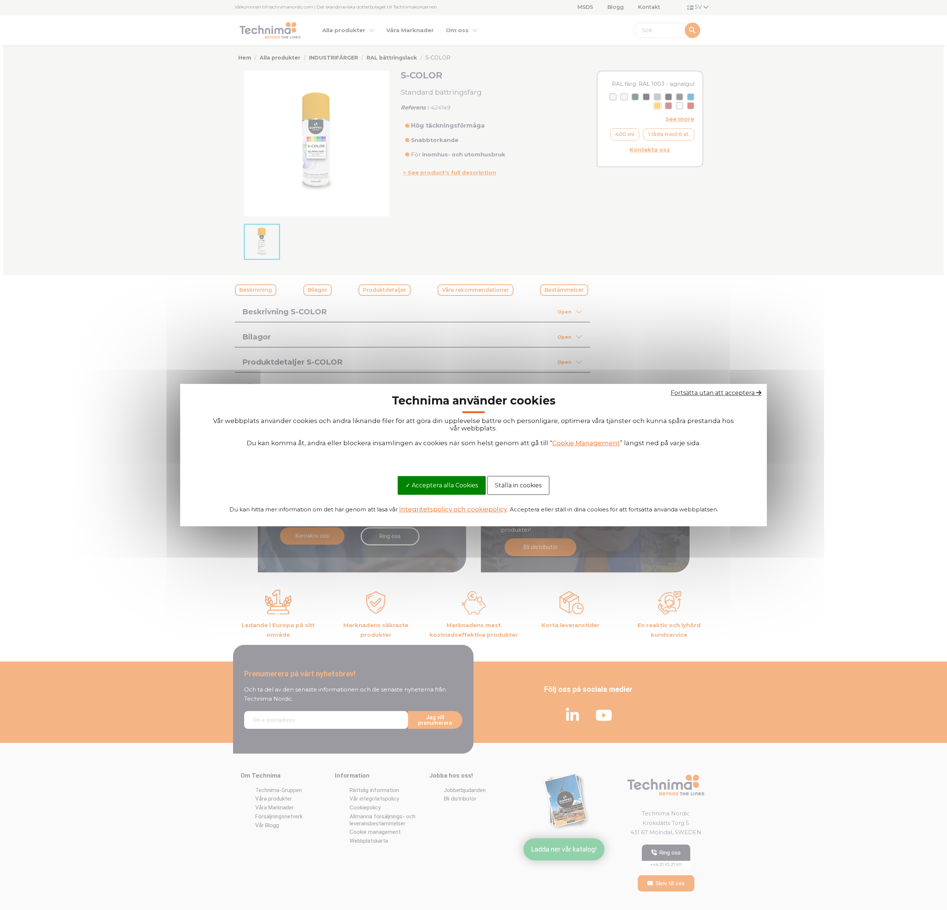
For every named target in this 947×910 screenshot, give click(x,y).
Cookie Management (586, 443)
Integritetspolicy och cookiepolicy (453, 509)
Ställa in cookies (518, 485)
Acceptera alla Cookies (444, 485)
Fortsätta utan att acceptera (713, 392)
